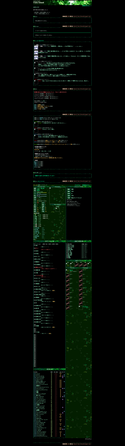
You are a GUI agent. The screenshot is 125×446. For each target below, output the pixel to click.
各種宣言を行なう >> (87, 5)
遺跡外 (38, 190)
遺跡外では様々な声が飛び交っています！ (45, 175)
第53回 (39, 181)
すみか (38, 188)
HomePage (77, 185)
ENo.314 (71, 270)
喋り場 (42, 188)
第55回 (42, 181)
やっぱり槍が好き (39, 40)
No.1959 (85, 306)
